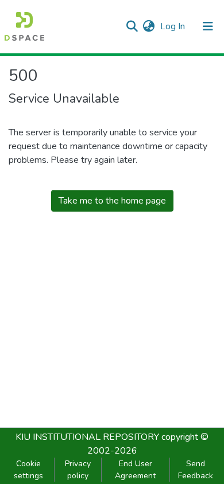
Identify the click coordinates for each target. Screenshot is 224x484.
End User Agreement (135, 469)
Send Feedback (195, 469)
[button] (148, 26)
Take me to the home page (112, 200)
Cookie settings (28, 469)
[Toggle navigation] (208, 26)
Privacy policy (78, 469)
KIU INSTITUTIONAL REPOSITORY (87, 437)
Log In (173, 26)
